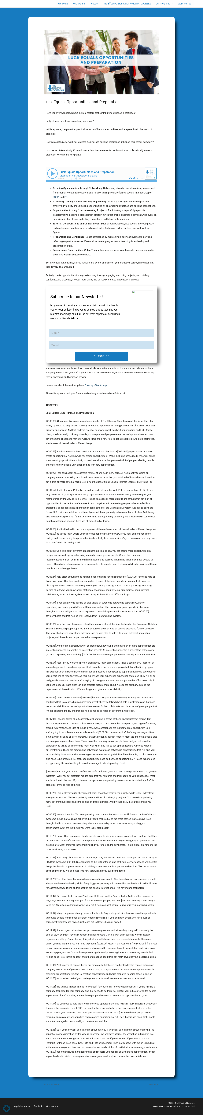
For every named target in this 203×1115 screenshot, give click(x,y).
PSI (66, 197)
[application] (171, 3)
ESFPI (56, 197)
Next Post (155, 1084)
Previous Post (49, 1084)
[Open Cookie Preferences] (6, 1111)
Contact (38, 1106)
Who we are (52, 1106)
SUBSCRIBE (101, 356)
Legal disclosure (21, 1106)
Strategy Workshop (96, 385)
